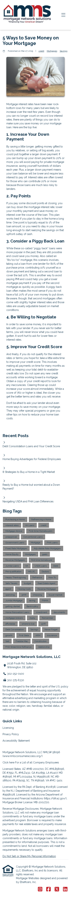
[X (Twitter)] (57, 889)
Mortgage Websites (28, 878)
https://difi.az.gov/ (55, 798)
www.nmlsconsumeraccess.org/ (22, 756)
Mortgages (52, 51)
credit (41, 51)
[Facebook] (48, 889)
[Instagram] (40, 889)
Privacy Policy (11, 734)
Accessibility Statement (16, 740)
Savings (63, 51)
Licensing (8, 727)
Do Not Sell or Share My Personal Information (29, 856)
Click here (8, 762)
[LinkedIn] (65, 889)
